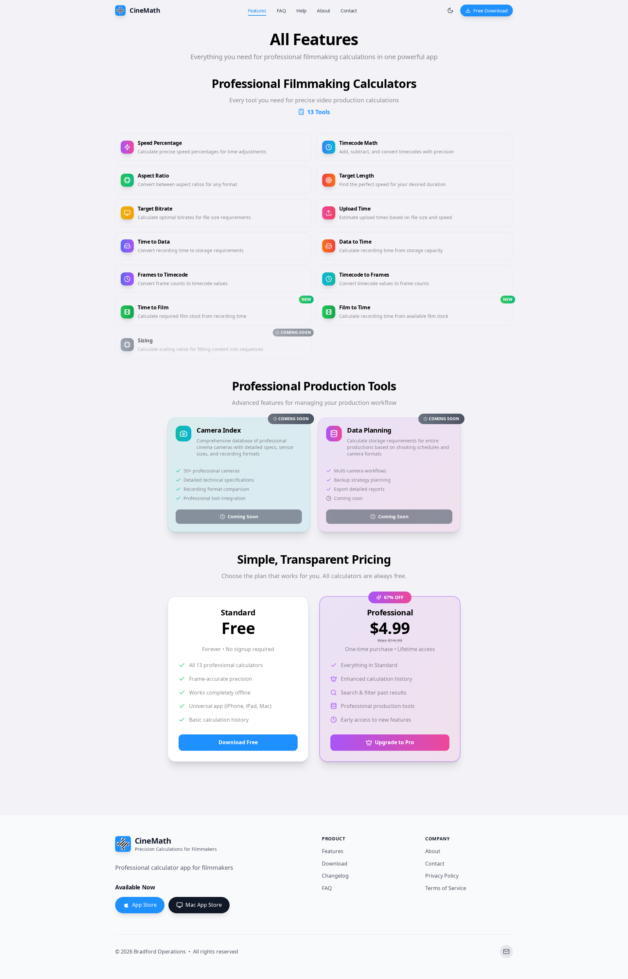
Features (257, 10)
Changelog (335, 875)
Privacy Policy (442, 875)
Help (301, 10)
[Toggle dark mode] (450, 10)
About (323, 10)
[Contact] (506, 951)
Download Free (238, 742)
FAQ (281, 10)
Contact (348, 10)
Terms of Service (445, 888)
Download (334, 863)
